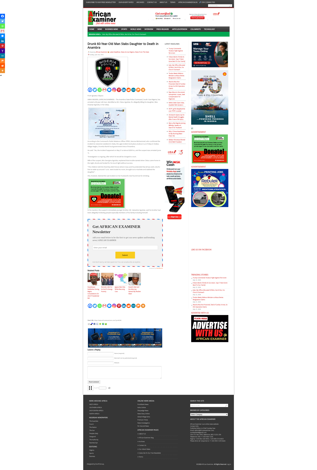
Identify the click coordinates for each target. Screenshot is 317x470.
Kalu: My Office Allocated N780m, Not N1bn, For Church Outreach (124, 34)
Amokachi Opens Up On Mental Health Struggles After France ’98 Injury (176, 117)
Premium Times (142, 420)
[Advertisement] (125, 313)
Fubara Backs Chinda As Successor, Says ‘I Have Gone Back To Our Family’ (177, 59)
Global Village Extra (143, 417)
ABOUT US (163, 2)
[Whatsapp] (99, 90)
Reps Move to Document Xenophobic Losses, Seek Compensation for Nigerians (177, 95)
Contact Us (152, 2)
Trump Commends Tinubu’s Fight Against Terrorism (176, 50)
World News (135, 29)
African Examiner (101, 52)
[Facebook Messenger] (109, 90)
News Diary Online (143, 414)
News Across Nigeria (127, 52)
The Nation (93, 427)
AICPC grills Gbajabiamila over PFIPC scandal (177, 110)
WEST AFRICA (93, 404)
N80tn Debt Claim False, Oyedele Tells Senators (176, 104)
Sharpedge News (142, 410)
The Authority (93, 440)
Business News (111, 29)
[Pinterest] (119, 90)
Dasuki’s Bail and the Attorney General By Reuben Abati (134, 290)
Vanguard (92, 436)
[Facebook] (90, 90)
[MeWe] (133, 90)
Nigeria (91, 450)
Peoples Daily (93, 433)
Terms (172, 2)
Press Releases (162, 29)
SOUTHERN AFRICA (95, 407)
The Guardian (93, 421)
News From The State (142, 52)
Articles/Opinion (179, 29)
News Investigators (143, 423)
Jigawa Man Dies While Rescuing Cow (120, 289)
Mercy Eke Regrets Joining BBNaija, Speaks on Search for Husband (177, 125)
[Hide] (1, 75)
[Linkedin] (124, 90)
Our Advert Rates (126, 2)
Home (91, 29)
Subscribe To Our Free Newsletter (101, 2)
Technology (209, 29)
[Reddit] (128, 90)
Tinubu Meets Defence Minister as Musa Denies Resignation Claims (176, 75)
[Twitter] (95, 90)
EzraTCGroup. (99, 464)
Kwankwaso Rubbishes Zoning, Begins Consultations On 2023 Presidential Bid (93, 292)
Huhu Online (141, 407)
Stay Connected (208, 2)
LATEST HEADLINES (172, 44)
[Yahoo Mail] (2, 50)
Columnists (195, 29)
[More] (143, 90)
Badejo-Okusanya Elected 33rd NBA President (177, 141)
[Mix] (138, 90)
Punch (91, 424)
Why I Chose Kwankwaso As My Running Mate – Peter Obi (177, 133)
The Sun (92, 430)
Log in (229, 464)
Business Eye (93, 443)
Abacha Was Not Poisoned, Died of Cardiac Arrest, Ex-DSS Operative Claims (177, 85)
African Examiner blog (188, 2)
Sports (124, 29)
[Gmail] (104, 90)
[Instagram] (114, 90)
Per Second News (143, 426)
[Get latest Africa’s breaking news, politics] (99, 17)
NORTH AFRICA (94, 414)
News (99, 29)
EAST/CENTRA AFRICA (96, 410)
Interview (149, 29)
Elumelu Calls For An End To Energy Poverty (106, 289)
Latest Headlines (115, 52)
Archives (140, 2)
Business (92, 456)
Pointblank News (142, 404)
